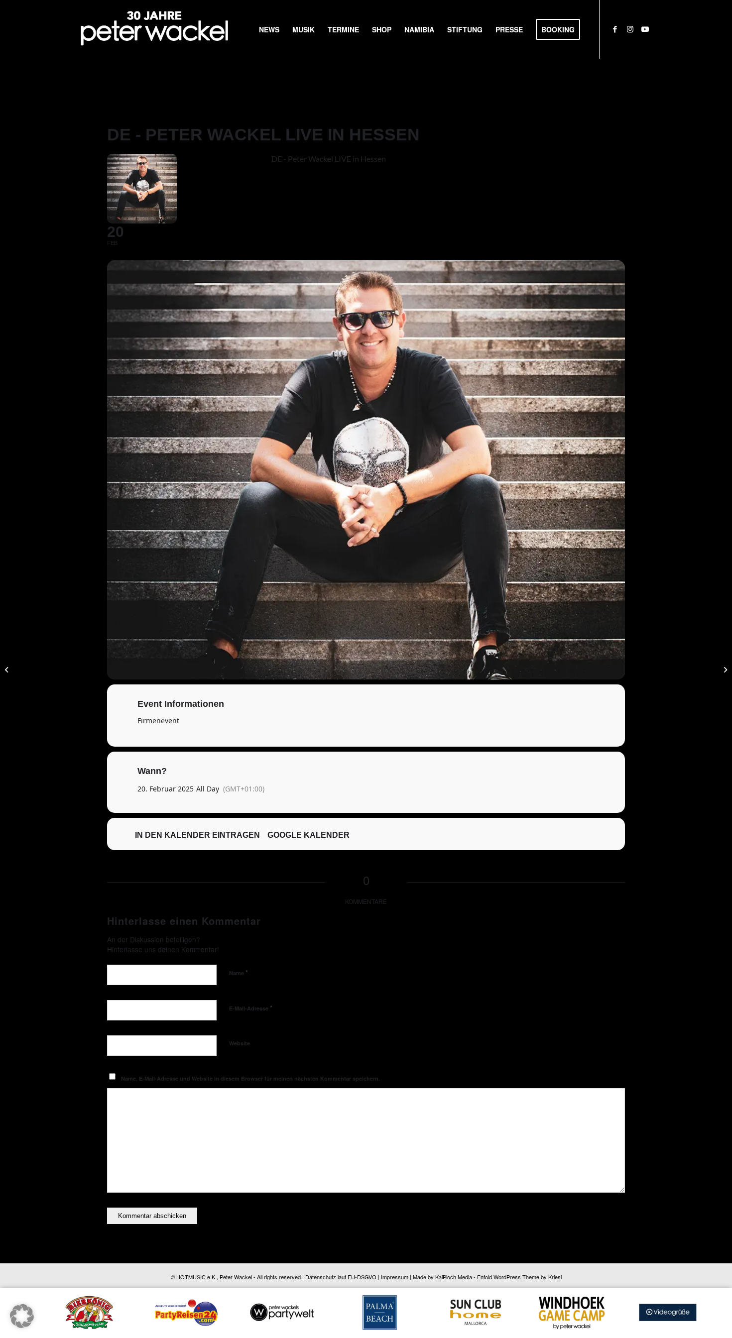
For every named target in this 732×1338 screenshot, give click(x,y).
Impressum (394, 1277)
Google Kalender (308, 835)
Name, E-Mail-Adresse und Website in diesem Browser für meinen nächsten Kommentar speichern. (250, 1078)
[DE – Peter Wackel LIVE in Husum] (7, 669)
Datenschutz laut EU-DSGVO (340, 1277)
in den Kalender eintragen (197, 835)
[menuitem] (269, 29)
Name (238, 972)
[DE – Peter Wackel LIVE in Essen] (724, 669)
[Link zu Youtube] (644, 28)
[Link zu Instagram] (629, 28)
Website (239, 1043)
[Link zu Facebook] (615, 28)
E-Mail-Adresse (250, 1007)
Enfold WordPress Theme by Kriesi (519, 1277)
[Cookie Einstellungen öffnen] (22, 1325)
